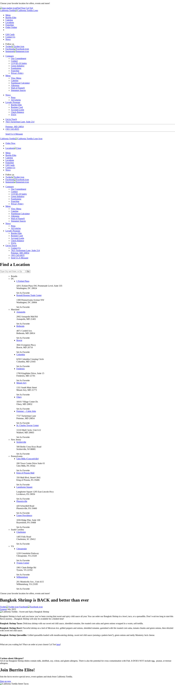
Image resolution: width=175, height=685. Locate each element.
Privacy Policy (17, 73)
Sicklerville (21, 442)
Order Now (10, 143)
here (58, 644)
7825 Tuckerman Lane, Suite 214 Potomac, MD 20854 (25, 251)
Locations (9, 22)
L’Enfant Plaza (22, 281)
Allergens (15, 85)
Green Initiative (17, 66)
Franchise (9, 25)
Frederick (20, 369)
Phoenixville (21, 501)
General (3, 609)
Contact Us (10, 37)
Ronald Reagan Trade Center (29, 295)
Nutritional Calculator (20, 83)
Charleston (21, 532)
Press (13, 97)
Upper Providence (24, 515)
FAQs (13, 114)
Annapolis (20, 312)
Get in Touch (11, 119)
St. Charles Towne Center (27, 425)
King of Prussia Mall (25, 473)
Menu (8, 15)
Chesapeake (21, 549)
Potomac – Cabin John (26, 411)
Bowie (19, 340)
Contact (14, 61)
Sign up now (5, 681)
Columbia (20, 354)
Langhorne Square (24, 487)
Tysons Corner (22, 563)
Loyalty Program (12, 102)
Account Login (17, 110)
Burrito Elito (10, 17)
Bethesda (20, 326)
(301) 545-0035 (12, 129)
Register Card (17, 107)
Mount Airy (21, 383)
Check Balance (17, 112)
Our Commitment (18, 58)
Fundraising (16, 68)
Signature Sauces (18, 90)
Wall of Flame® (18, 88)
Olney (19, 397)
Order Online (11, 27)
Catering (9, 20)
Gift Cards (9, 34)
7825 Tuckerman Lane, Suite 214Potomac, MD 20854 (19, 124)
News (8, 39)
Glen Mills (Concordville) (27, 459)
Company (9, 56)
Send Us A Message (14, 134)
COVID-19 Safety (19, 63)
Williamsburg (22, 577)
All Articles (16, 100)
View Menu (16, 78)
